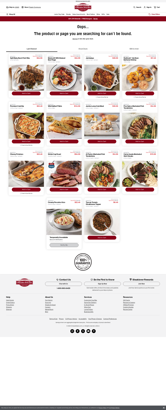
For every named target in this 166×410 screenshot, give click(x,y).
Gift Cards (126, 300)
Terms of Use (53, 319)
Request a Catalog (129, 302)
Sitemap (9, 309)
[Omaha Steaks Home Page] (83, 7)
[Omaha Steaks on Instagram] (72, 331)
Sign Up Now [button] (102, 284)
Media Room (49, 309)
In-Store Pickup (89, 305)
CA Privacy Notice (71, 319)
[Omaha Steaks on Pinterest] (94, 331)
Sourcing (48, 302)
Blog (46, 312)
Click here (75, 39)
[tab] (31, 50)
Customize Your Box (90, 300)
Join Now (141, 284)
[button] (137, 7)
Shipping (9, 307)
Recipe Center (127, 309)
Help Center (10, 300)
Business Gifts (88, 312)
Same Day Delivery (90, 302)
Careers (47, 307)
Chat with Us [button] (63, 284)
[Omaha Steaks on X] (83, 331)
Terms (95, 19)
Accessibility (83, 319)
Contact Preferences (110, 319)
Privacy (61, 319)
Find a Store (10, 305)
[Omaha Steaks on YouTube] (88, 331)
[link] (83, 1)
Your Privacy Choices (95, 319)
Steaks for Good (50, 305)
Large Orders (88, 309)
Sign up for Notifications (56, 239)
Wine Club (87, 307)
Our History (49, 300)
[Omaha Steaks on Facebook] (78, 331)
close (163, 407)
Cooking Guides (128, 307)
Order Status (10, 302)
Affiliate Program (128, 305)
